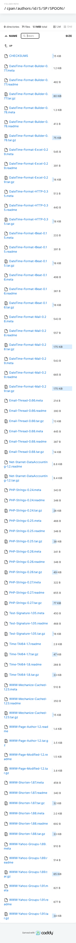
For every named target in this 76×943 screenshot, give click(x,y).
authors (24, 8)
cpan (11, 8)
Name (13, 35)
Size (69, 35)
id (34, 8)
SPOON (56, 8)
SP (45, 8)
